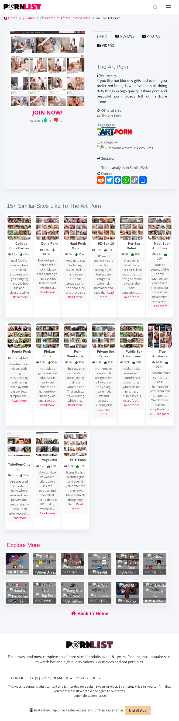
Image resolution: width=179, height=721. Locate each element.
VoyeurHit (49, 460)
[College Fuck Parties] (19, 227)
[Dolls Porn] (47, 227)
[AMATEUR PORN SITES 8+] (99, 560)
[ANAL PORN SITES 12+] (127, 559)
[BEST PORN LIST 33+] (44, 587)
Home (12, 18)
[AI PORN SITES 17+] (72, 559)
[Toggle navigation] (168, 7)
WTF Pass (78, 460)
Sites (30, 18)
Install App (138, 710)
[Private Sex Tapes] (104, 335)
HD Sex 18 (106, 243)
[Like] (45, 121)
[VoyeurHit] (47, 443)
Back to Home (92, 613)
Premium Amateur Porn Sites (67, 18)
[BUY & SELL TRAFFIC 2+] (154, 587)
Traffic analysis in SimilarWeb (124, 167)
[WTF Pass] (75, 443)
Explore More (23, 545)
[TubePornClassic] (19, 443)
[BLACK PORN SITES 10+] (127, 588)
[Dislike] (56, 121)
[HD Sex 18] (104, 227)
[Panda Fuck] (19, 335)
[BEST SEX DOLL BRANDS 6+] (99, 587)
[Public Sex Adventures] (132, 335)
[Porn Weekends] (75, 335)
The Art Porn (111, 115)
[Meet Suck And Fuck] (160, 227)
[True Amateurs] (160, 335)
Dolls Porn (49, 243)
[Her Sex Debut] (132, 227)
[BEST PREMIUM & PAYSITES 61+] (72, 589)
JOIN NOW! (47, 112)
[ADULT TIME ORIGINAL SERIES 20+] (44, 558)
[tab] (102, 36)
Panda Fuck (21, 351)
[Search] (155, 7)
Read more (20, 297)
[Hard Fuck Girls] (75, 227)
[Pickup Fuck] (47, 335)
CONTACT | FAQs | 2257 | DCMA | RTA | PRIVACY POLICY (55, 678)
